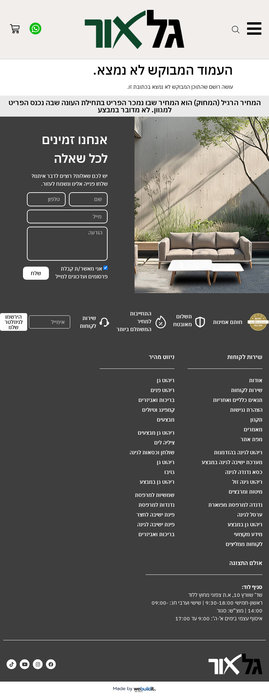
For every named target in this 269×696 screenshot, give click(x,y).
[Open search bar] (235, 29)
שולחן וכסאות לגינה (152, 452)
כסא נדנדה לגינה (243, 472)
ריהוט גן (166, 380)
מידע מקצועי (248, 534)
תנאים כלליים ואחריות (237, 400)
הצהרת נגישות (246, 409)
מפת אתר (251, 439)
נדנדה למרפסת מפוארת (235, 504)
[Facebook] (51, 664)
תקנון (256, 419)
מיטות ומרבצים (245, 491)
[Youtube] (25, 664)
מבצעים (166, 419)
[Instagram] (38, 664)
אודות (255, 380)
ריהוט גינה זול (247, 482)
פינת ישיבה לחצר (155, 514)
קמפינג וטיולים (158, 409)
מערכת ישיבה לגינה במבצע (232, 462)
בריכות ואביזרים (156, 400)
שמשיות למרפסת (155, 495)
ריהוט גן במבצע (245, 524)
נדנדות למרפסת (156, 504)
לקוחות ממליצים (244, 544)
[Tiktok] (11, 664)
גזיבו (169, 472)
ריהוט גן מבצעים (156, 432)
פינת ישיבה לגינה (156, 524)
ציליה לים (164, 442)
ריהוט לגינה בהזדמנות (238, 452)
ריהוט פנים (163, 390)
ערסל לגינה (249, 514)
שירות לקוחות (246, 390)
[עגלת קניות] (15, 30)
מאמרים (253, 429)
